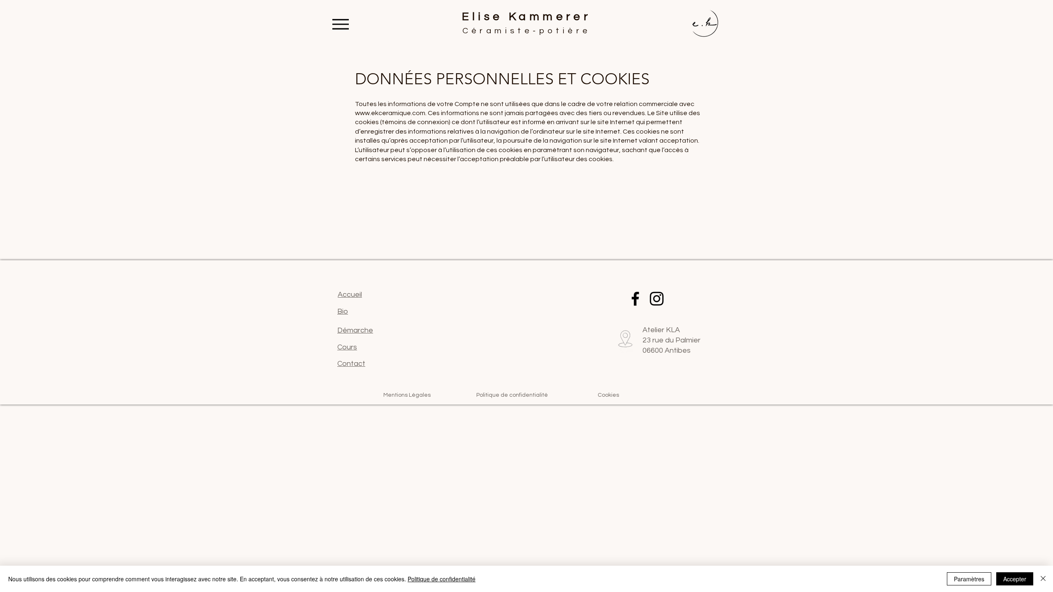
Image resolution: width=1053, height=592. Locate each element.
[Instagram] (656, 298)
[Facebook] (635, 298)
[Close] (1043, 578)
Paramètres (969, 579)
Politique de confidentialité (441, 579)
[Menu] (340, 24)
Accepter (1014, 579)
